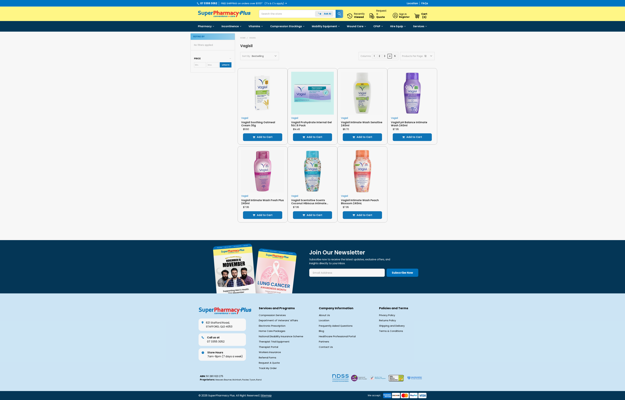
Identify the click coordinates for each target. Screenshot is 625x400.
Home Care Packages (272, 331)
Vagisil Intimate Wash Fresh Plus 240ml (262, 202)
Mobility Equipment (324, 26)
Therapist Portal (268, 347)
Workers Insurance (270, 352)
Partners (324, 341)
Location (413, 3)
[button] (212, 58)
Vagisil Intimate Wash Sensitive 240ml (361, 124)
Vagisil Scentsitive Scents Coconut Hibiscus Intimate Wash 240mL (308, 203)
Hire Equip (396, 26)
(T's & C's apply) (274, 3)
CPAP (376, 26)
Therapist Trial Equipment (274, 341)
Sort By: (246, 56)
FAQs (424, 3)
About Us (324, 315)
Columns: (366, 56)
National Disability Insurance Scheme (281, 336)
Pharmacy (205, 26)
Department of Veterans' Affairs (278, 320)
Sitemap (266, 395)
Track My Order (268, 368)
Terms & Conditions (391, 331)
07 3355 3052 (208, 3)
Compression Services (272, 315)
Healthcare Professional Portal (337, 336)
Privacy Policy (387, 315)
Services (418, 26)
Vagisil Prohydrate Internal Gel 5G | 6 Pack (311, 124)
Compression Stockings (286, 26)
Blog (321, 331)
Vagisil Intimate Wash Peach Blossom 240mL (360, 202)
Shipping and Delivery (392, 325)
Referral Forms (267, 357)
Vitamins (254, 26)
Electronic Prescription (272, 325)
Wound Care (355, 26)
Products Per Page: (412, 56)
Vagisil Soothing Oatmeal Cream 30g (258, 124)
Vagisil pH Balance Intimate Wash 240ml (409, 124)
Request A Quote (269, 362)
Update (225, 65)
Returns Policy (387, 320)
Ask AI (327, 13)
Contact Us (326, 347)
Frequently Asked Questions (336, 325)
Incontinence (230, 26)
